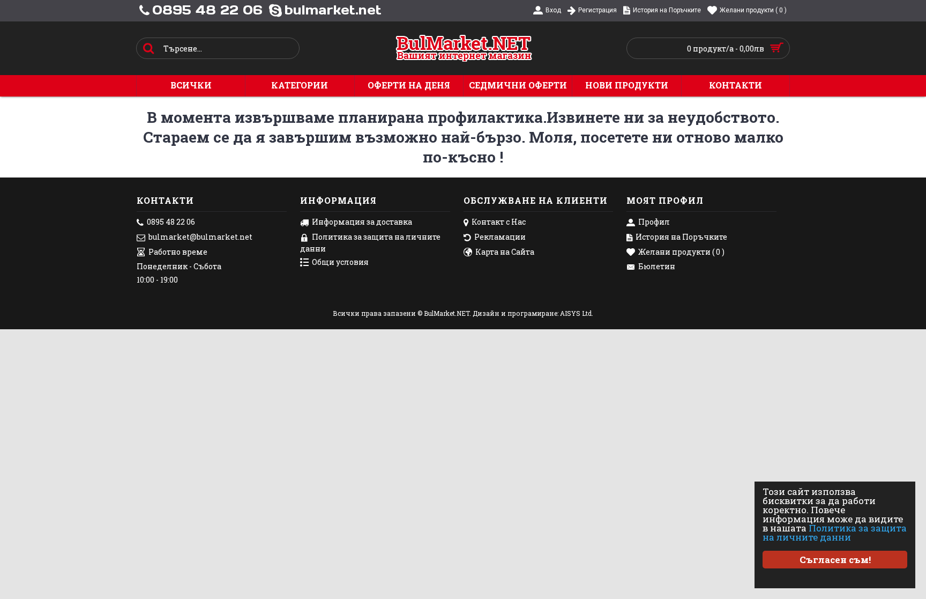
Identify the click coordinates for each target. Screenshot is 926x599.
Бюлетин (656, 266)
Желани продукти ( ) (681, 252)
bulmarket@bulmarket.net (200, 237)
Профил (654, 222)
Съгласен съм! (835, 559)
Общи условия (340, 262)
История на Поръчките (681, 237)
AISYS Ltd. (576, 313)
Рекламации (500, 237)
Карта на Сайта (504, 252)
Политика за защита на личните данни (835, 532)
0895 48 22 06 (171, 222)
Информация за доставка (362, 222)
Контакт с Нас (499, 222)
